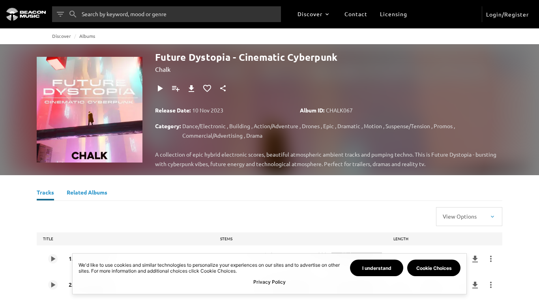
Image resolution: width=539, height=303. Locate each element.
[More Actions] (491, 259)
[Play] (160, 88)
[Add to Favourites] (207, 88)
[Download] (191, 88)
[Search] (73, 14)
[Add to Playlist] (175, 88)
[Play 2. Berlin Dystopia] (52, 284)
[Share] (223, 88)
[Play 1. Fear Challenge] (52, 258)
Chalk (162, 69)
